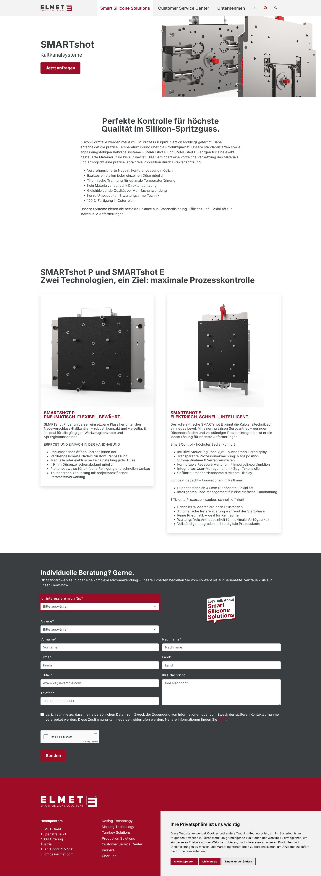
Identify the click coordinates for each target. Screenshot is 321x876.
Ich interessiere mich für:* (61, 598)
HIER (222, 719)
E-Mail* (46, 675)
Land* (167, 657)
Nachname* (171, 639)
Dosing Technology (117, 821)
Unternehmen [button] (231, 8)
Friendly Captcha (90, 742)
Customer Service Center (122, 844)
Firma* (45, 657)
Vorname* (48, 639)
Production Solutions (118, 838)
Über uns (109, 856)
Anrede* (47, 621)
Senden (53, 755)
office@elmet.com (58, 854)
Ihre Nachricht (173, 675)
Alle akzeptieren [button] (184, 861)
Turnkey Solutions (116, 832)
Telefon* (47, 693)
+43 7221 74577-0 (58, 849)
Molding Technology (118, 827)
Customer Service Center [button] (183, 8)
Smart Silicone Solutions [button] (125, 8)
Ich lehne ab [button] (209, 861)
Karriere (108, 850)
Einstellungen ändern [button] (238, 861)
